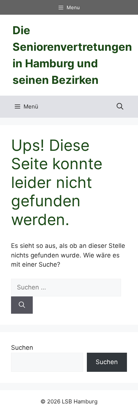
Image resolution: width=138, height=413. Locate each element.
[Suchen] (22, 305)
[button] (120, 107)
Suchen (22, 347)
